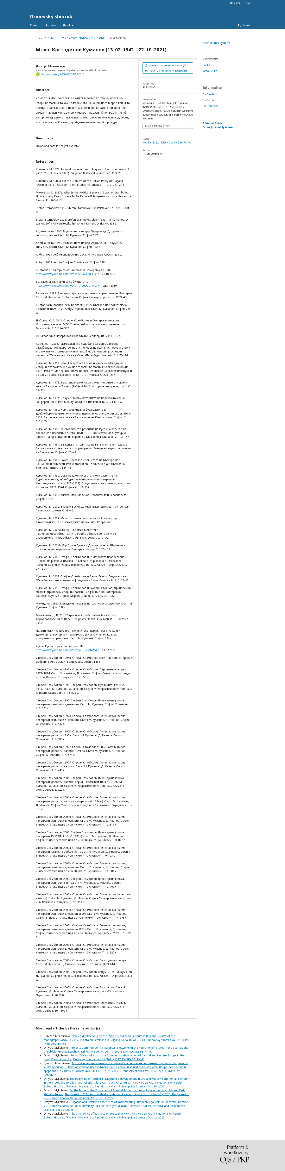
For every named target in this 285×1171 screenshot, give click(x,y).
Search (246, 25)
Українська (210, 71)
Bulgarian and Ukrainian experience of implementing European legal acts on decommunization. (130, 1102)
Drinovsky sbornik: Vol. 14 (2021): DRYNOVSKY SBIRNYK (116, 1051)
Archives (51, 25)
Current (35, 25)
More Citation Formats (158, 126)
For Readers (210, 94)
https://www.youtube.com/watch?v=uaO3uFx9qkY (67, 274)
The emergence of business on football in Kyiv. (100, 1113)
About (66, 25)
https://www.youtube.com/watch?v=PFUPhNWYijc (67, 650)
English (207, 65)
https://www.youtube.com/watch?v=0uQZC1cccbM (68, 285)
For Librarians (210, 106)
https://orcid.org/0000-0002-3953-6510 (62, 74)
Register (235, 3)
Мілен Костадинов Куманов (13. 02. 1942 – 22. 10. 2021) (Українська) (166, 68)
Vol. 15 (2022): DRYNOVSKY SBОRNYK (83, 38)
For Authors (209, 100)
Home (39, 38)
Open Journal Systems (217, 43)
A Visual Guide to (218, 125)
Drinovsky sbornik (51, 16)
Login (248, 3)
